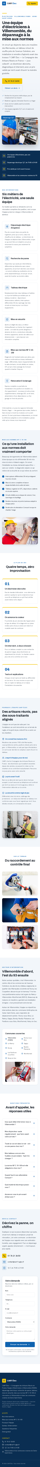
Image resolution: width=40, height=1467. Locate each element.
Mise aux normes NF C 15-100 (12, 1420)
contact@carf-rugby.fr (12, 1445)
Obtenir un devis (11, 88)
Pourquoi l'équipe (8, 1423)
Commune (8, 1318)
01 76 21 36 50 (13, 81)
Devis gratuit (6, 1432)
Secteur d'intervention (9, 1426)
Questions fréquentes (9, 1429)
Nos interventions (8, 1417)
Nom (6, 1291)
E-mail (7, 1309)
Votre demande (10, 1327)
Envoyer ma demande (18, 1344)
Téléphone (8, 1300)
